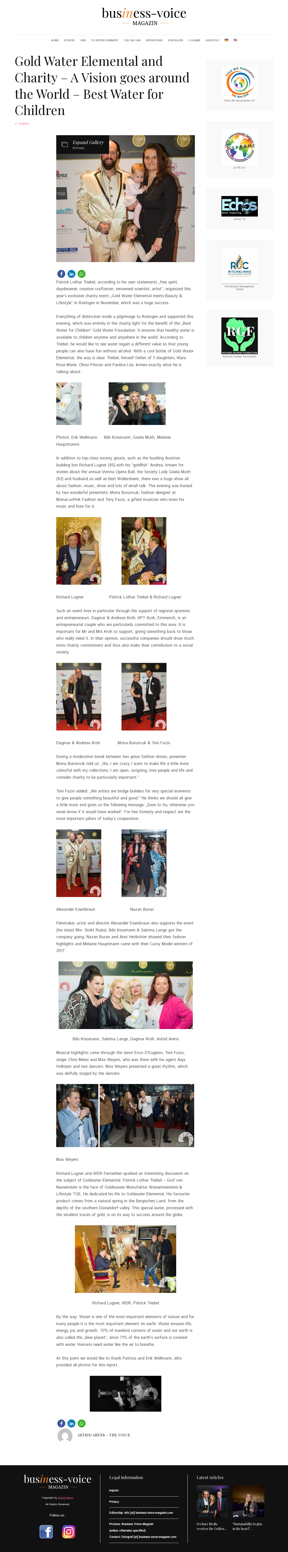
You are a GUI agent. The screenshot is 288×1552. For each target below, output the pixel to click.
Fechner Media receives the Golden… (212, 1526)
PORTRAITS (175, 40)
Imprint (114, 1490)
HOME (55, 40)
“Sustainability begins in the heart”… (247, 1526)
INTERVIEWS (154, 40)
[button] (61, 274)
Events (24, 123)
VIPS (83, 40)
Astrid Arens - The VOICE (104, 1435)
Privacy (114, 1502)
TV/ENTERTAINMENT (104, 40)
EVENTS (69, 40)
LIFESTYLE (212, 40)
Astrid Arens (65, 1498)
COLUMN (194, 40)
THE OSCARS (132, 40)
